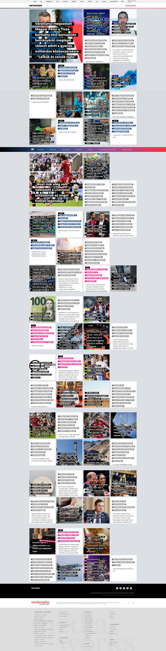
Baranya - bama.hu (40, 617)
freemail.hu (113, 627)
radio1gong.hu (114, 642)
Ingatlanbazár (113, 1)
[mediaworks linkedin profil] (133, 603)
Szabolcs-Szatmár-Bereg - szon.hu (44, 643)
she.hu (112, 618)
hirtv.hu (62, 629)
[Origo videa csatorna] (127, 588)
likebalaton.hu (88, 623)
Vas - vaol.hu (63, 612)
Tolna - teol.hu (38, 645)
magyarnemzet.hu (65, 625)
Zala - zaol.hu (63, 616)
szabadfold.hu (63, 627)
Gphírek (90, 1)
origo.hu (62, 631)
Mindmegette (49, 1)
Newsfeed (65, 1)
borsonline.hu (88, 646)
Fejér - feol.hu (38, 627)
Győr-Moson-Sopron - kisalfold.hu (44, 629)
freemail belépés (131, 5)
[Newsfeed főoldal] (35, 588)
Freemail (74, 1)
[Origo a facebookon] (117, 588)
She (97, 1)
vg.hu (61, 640)
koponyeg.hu (113, 629)
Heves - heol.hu (39, 633)
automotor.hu (88, 617)
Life (41, 1)
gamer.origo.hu (89, 621)
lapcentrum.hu (114, 633)
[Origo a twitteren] (120, 588)
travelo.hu (87, 629)
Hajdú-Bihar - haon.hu (41, 631)
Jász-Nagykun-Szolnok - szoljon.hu (44, 635)
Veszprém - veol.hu (65, 614)
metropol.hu (113, 614)
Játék (122, 1)
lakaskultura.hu (89, 619)
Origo (34, 1)
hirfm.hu (112, 644)
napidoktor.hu (88, 625)
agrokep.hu (63, 642)
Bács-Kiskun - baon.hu (41, 615)
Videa (57, 1)
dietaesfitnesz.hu (89, 631)
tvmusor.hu (88, 637)
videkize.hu (88, 635)
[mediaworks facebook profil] (128, 603)
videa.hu (112, 631)
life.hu (111, 616)
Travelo (82, 1)
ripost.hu (112, 612)
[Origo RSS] (131, 588)
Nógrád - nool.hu (39, 639)
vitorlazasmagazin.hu (90, 633)
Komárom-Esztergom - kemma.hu (44, 637)
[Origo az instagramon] (124, 588)
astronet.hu (88, 615)
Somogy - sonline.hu (40, 641)
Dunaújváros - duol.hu (41, 625)
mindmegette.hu (89, 627)
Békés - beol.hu (39, 619)
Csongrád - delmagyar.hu (42, 623)
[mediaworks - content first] (40, 603)
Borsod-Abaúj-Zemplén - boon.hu (44, 621)
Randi (104, 1)
